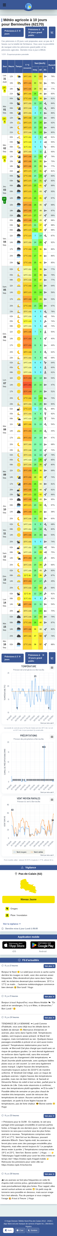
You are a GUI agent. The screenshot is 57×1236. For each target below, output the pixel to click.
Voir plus (49, 966)
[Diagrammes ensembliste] (52, 32)
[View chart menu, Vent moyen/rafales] (52, 800)
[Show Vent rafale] (37, 852)
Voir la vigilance (10, 924)
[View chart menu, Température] (52, 668)
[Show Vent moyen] (20, 852)
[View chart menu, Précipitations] (52, 737)
